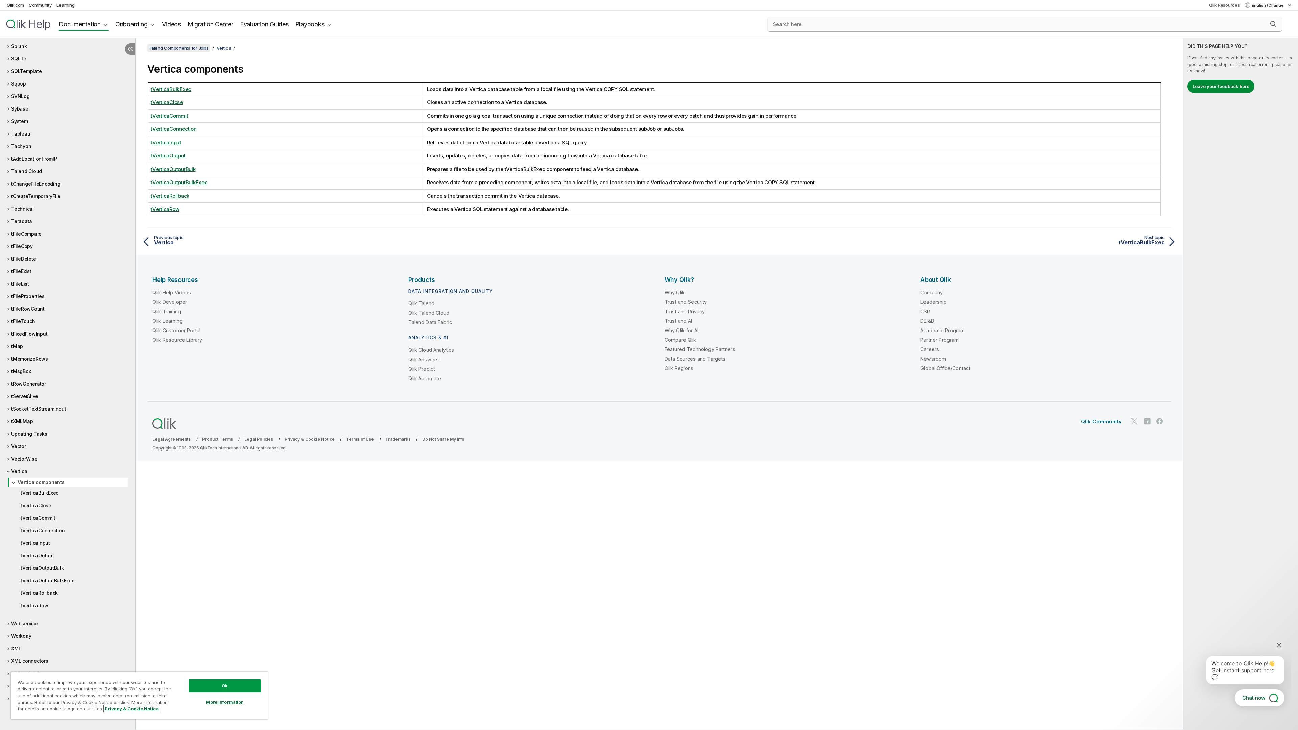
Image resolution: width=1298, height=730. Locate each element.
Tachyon (21, 146)
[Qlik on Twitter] (1134, 421)
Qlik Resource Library (177, 340)
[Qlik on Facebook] (1160, 421)
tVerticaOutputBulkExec (47, 580)
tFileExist (21, 271)
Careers (929, 349)
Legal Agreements (171, 439)
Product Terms (217, 439)
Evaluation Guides (264, 24)
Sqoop (18, 84)
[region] (139, 695)
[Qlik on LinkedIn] (1147, 421)
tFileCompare (26, 234)
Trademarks (398, 439)
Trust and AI (678, 321)
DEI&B (927, 321)
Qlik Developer (169, 302)
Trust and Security (686, 302)
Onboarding (131, 24)
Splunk (19, 46)
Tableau (20, 134)
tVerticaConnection (43, 530)
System (19, 121)
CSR (925, 311)
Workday (21, 636)
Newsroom (933, 359)
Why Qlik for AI (681, 330)
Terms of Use (360, 439)
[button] (1273, 24)
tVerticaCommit (38, 518)
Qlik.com (15, 5)
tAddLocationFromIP (34, 159)
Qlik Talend (421, 303)
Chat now (1253, 698)
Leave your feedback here (1221, 86)
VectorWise (24, 459)
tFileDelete (23, 259)
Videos (171, 24)
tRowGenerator (28, 384)
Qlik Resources (1224, 5)
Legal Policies (258, 439)
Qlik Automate (424, 378)
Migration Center (210, 24)
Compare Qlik (680, 340)
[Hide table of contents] (130, 49)
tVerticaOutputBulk (42, 568)
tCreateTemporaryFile (36, 196)
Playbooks (309, 24)
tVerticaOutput (37, 555)
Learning (65, 5)
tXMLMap (22, 421)
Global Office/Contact (945, 368)
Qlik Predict (421, 369)
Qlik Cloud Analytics (431, 350)
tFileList (20, 284)
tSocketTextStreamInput (38, 409)
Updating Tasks (29, 434)
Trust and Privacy (685, 311)
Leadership (933, 302)
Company (931, 292)
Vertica (19, 471)
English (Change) (1269, 5)
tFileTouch (23, 321)
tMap (17, 346)
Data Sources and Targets (695, 359)
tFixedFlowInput (29, 334)
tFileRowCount (28, 309)
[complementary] (1240, 384)
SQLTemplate (26, 71)
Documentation (80, 24)
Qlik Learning (167, 321)
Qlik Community (1101, 421)
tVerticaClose (36, 505)
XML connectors (29, 661)
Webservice (24, 623)
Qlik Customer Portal (176, 330)
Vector (18, 446)
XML (16, 648)
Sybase (19, 109)
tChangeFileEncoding (35, 184)
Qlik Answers (423, 359)
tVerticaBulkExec (39, 493)
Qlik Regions (679, 368)
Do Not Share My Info (443, 439)
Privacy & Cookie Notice (310, 439)
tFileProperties (27, 296)
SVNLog (20, 96)
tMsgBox (21, 371)
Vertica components (41, 482)
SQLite (18, 59)
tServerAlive (24, 396)
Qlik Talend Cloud (428, 313)
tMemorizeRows (29, 359)
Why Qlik (675, 292)
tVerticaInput (35, 543)
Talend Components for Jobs (179, 48)
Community (40, 5)
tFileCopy (22, 246)
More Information (225, 702)
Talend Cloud (26, 171)
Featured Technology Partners (700, 349)
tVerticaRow (34, 605)
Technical (22, 209)
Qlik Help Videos (171, 292)
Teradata (21, 221)
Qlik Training (166, 311)
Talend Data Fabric (430, 322)
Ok (225, 685)
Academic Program (942, 330)
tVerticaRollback (39, 593)
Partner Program (939, 340)
